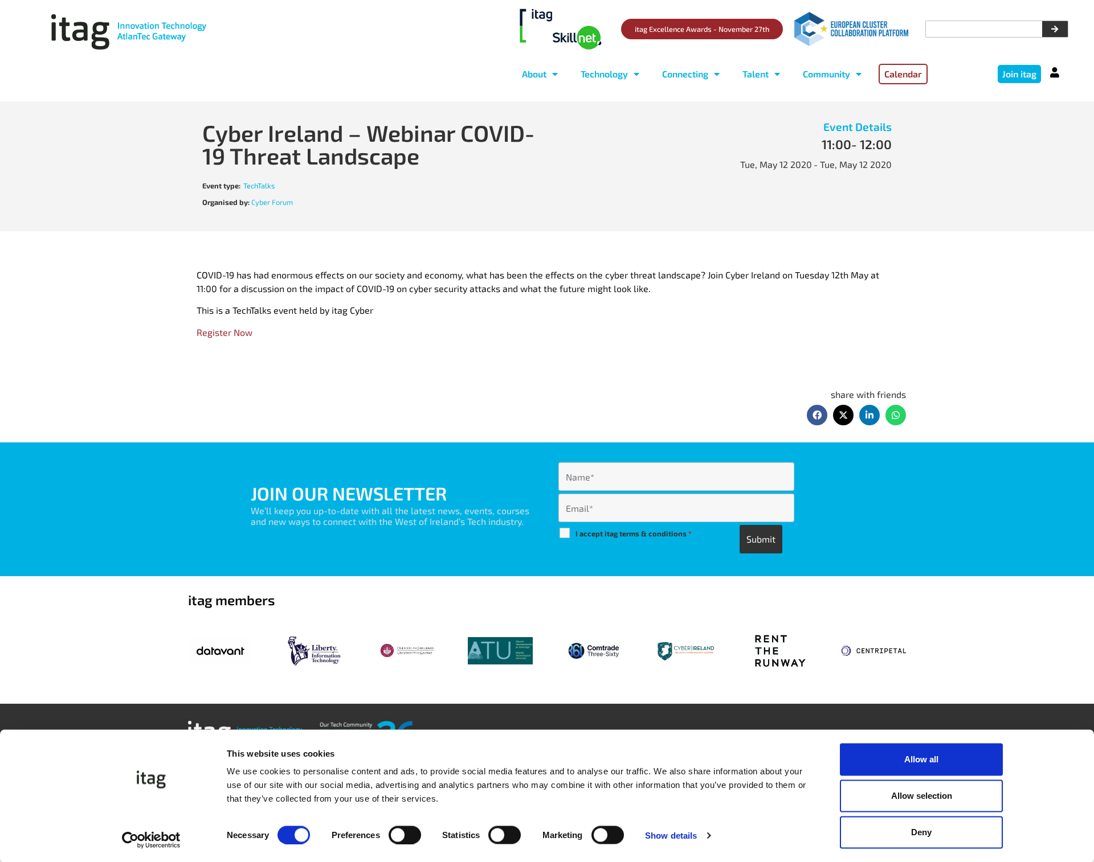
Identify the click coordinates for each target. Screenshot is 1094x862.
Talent (755, 73)
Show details (671, 835)
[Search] (1055, 29)
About (534, 73)
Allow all (921, 759)
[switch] (405, 835)
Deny (921, 832)
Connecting (685, 73)
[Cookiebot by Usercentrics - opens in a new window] (151, 839)
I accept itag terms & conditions (633, 533)
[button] (817, 415)
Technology (604, 73)
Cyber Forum (272, 202)
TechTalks (259, 185)
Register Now (224, 332)
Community (826, 73)
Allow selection (921, 796)
